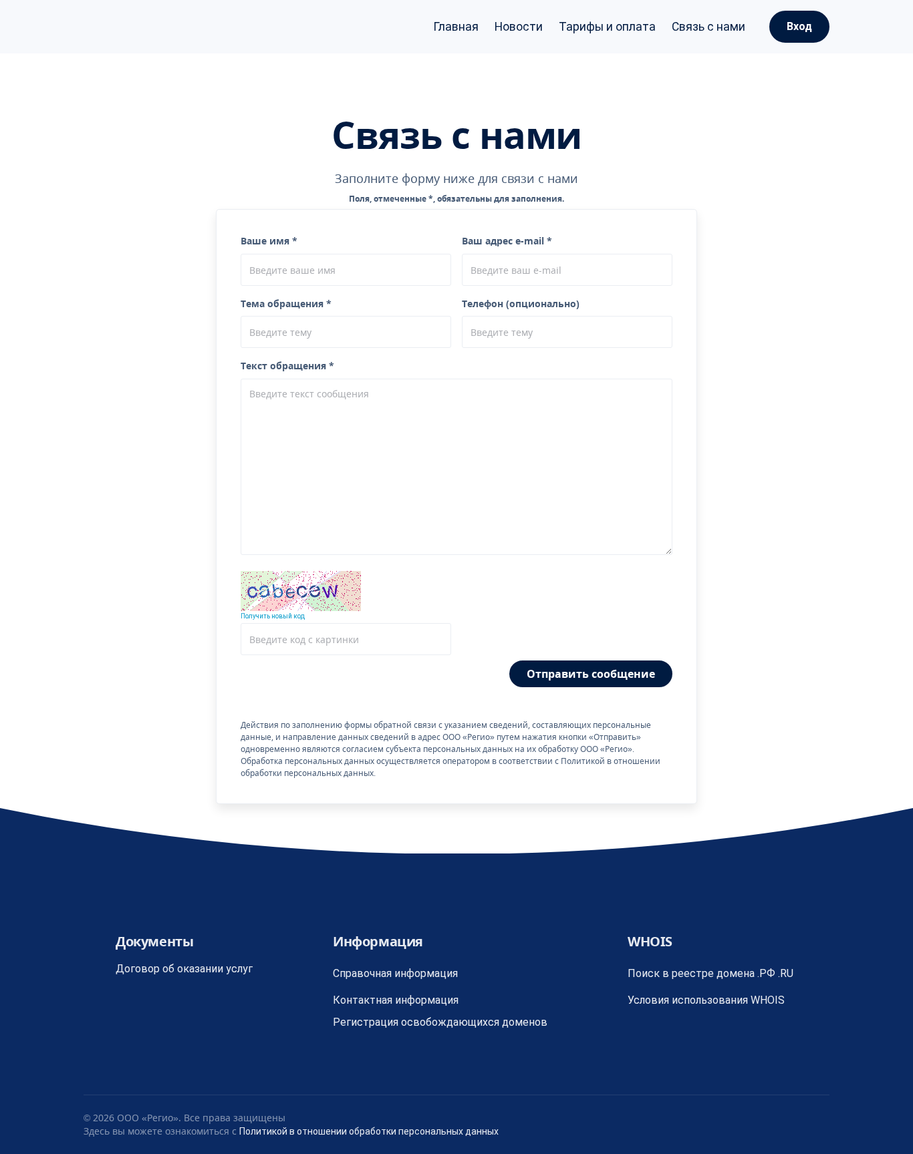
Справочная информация (395, 973)
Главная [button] (456, 26)
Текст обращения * (287, 365)
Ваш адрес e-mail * (507, 240)
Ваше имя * (269, 240)
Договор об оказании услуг (184, 968)
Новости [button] (519, 26)
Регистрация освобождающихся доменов (440, 1022)
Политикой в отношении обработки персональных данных (369, 1131)
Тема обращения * (286, 303)
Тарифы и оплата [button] (607, 26)
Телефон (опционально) (520, 303)
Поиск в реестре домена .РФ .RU (710, 973)
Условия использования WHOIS (706, 1000)
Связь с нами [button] (708, 26)
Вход (799, 26)
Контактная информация (396, 1000)
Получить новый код (273, 616)
